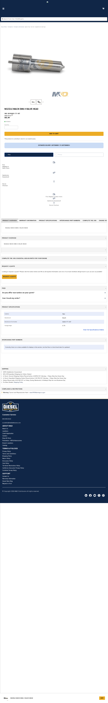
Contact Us (5, 476)
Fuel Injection (10, 26)
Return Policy (6, 458)
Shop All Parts (4, 26)
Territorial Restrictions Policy (11, 466)
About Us (5, 428)
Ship (9, 154)
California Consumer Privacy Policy (13, 468)
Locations (5, 431)
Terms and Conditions (9, 454)
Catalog (4, 445)
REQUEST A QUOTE (9, 276)
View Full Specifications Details (93, 330)
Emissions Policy (7, 461)
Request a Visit (7, 483)
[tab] (33, 102)
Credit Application (7, 433)
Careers (4, 436)
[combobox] (54, 19)
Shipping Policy (18, 382)
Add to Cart (54, 134)
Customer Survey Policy (9, 470)
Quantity (6, 124)
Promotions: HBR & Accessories (12, 440)
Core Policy (5, 463)
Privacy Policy (6, 451)
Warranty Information (8, 479)
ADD (102, 698)
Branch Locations (7, 443)
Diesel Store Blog (7, 481)
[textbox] (54, 19)
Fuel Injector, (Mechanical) (19, 26)
